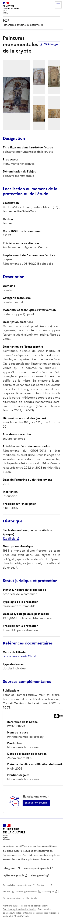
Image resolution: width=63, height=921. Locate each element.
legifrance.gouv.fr (13, 875)
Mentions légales (11, 905)
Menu (58, 4)
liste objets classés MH (18, 656)
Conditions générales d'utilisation (19, 909)
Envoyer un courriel (36, 803)
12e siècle (9, 538)
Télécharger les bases (26, 891)
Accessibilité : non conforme (17, 885)
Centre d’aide (13, 898)
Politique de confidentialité (34, 905)
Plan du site (31, 898)
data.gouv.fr (38, 875)
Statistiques (48, 891)
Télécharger (51, 44)
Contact (41, 885)
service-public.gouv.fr (36, 868)
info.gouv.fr (10, 868)
